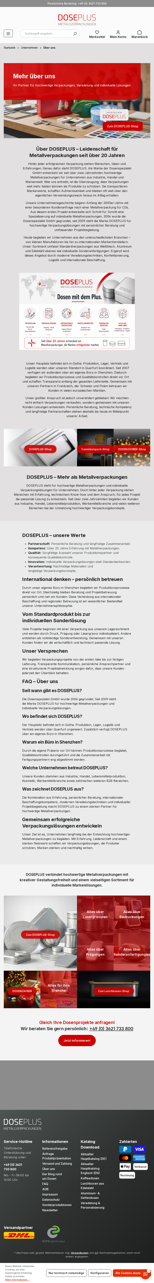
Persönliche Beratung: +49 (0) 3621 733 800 (77, 3)
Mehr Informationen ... (17, 1279)
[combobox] (49, 33)
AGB (45, 1189)
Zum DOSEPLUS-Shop (122, 126)
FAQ (45, 1184)
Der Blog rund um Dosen (52, 1176)
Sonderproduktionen (57, 1205)
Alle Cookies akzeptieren (132, 1273)
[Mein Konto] (118, 33)
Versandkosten (79, 1252)
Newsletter (50, 1210)
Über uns (48, 1169)
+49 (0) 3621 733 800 (111, 1028)
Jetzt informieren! (77, 1040)
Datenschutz (51, 1199)
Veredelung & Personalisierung (92, 1205)
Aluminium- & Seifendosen (90, 1195)
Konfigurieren (100, 1273)
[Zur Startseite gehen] (77, 19)
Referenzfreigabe (55, 1148)
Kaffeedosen (90, 1178)
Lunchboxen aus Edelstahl (92, 1186)
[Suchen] (75, 33)
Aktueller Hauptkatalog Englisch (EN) (90, 1168)
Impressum (50, 1194)
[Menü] (8, 33)
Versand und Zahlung (57, 1163)
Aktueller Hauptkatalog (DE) (93, 1156)
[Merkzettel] (97, 33)
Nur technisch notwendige (66, 1273)
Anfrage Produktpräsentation (56, 1156)
